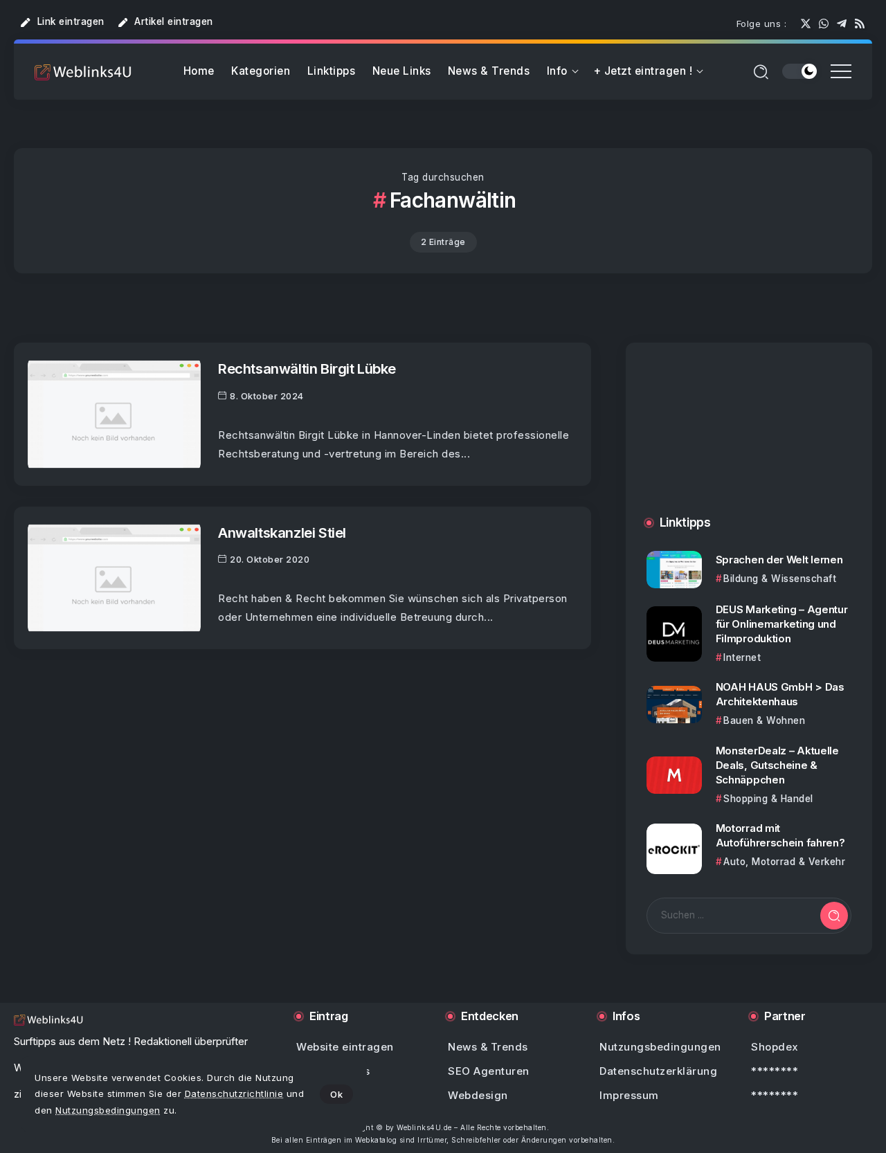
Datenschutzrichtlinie (234, 1093)
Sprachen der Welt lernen (779, 559)
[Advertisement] (749, 443)
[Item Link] (114, 414)
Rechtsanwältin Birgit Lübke (307, 368)
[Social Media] (805, 23)
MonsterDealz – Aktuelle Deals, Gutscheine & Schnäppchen (777, 765)
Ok (336, 1094)
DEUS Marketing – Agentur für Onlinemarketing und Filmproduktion (782, 624)
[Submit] (834, 915)
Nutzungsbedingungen (108, 1110)
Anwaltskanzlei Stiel (282, 532)
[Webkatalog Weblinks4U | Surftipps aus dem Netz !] (83, 71)
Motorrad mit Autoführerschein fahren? (780, 835)
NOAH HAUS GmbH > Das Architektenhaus (780, 694)
